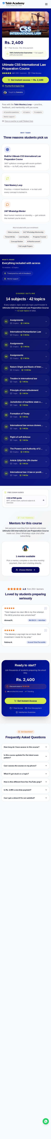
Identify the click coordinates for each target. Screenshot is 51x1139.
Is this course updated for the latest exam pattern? (21, 756)
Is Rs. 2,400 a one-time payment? (17, 790)
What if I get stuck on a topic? (16, 774)
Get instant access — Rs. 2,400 (27, 80)
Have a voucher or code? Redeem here (19, 121)
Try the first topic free (14, 86)
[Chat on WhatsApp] (46, 1121)
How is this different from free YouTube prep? (23, 782)
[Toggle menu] (46, 4)
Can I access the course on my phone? (20, 766)
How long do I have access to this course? (21, 747)
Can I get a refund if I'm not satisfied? (19, 798)
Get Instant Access (27, 701)
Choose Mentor (25, 570)
